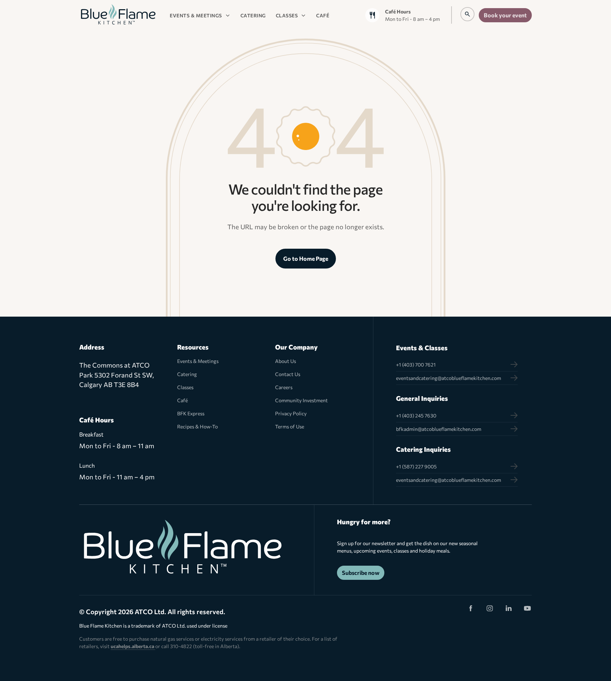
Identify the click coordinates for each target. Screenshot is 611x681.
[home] (118, 15)
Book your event (505, 15)
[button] (200, 15)
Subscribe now (360, 572)
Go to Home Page (305, 258)
